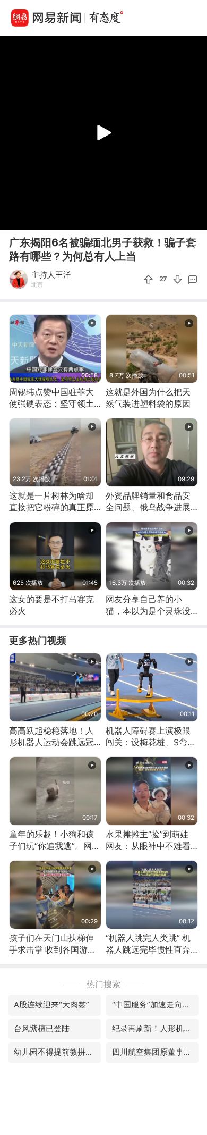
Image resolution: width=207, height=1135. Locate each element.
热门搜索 (103, 984)
